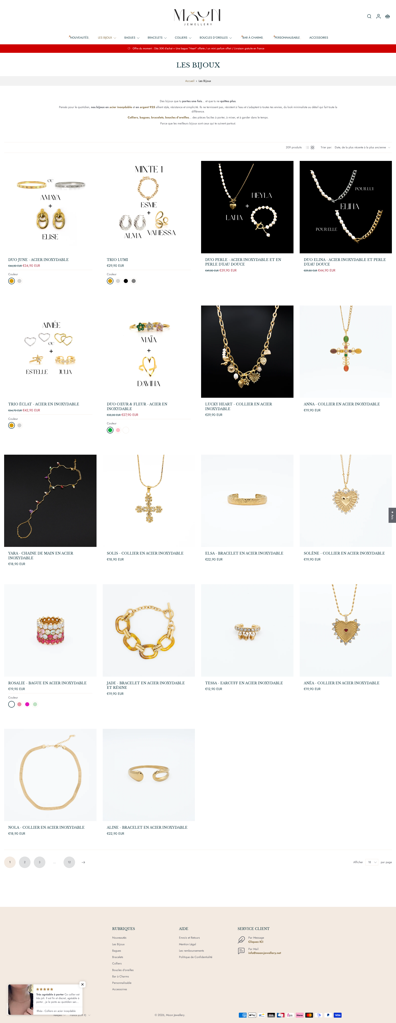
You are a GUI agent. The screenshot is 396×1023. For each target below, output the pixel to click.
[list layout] (307, 147)
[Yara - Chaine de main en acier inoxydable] (50, 501)
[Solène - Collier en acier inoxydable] (346, 501)
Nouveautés (119, 938)
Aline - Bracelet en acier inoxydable (147, 827)
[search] (369, 16)
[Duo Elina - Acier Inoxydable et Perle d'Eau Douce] (346, 207)
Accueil (189, 81)
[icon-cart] (387, 16)
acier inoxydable (121, 107)
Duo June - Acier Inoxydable (38, 260)
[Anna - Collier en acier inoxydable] (346, 352)
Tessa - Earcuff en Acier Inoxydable (244, 683)
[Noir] (126, 281)
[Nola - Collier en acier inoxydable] (50, 775)
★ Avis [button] (392, 515)
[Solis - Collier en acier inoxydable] (149, 501)
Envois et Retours (189, 938)
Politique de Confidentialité (195, 957)
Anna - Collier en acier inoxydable (342, 404)
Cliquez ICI (255, 942)
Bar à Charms (120, 976)
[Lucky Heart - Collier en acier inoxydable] (247, 352)
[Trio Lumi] (149, 207)
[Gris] (134, 281)
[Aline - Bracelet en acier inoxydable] (149, 775)
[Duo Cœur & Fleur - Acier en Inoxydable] (149, 352)
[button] (82, 984)
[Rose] (118, 430)
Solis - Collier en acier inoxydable (145, 553)
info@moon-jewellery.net (264, 953)
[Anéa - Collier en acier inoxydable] (346, 630)
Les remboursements (191, 951)
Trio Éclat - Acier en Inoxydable (43, 404)
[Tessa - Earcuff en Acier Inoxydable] (247, 630)
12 (69, 862)
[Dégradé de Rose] (19, 704)
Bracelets (155, 37)
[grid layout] (312, 147)
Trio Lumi (117, 260)
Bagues (129, 37)
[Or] (11, 281)
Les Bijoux (105, 37)
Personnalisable (121, 983)
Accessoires (318, 37)
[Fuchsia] (27, 704)
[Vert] (110, 430)
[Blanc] (126, 430)
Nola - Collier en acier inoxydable (46, 827)
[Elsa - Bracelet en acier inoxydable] (247, 501)
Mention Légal (187, 944)
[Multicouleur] (35, 704)
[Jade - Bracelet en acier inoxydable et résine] (149, 630)
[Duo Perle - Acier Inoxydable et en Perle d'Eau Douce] (247, 207)
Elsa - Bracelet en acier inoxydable (244, 553)
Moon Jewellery (175, 1015)
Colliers (181, 37)
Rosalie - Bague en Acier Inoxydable (47, 683)
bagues (145, 117)
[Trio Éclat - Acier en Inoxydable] (50, 352)
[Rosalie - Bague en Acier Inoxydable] (50, 630)
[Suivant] (83, 862)
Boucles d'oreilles (214, 37)
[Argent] (19, 281)
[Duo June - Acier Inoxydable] (50, 207)
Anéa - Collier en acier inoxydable (342, 683)
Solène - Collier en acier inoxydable (344, 553)
